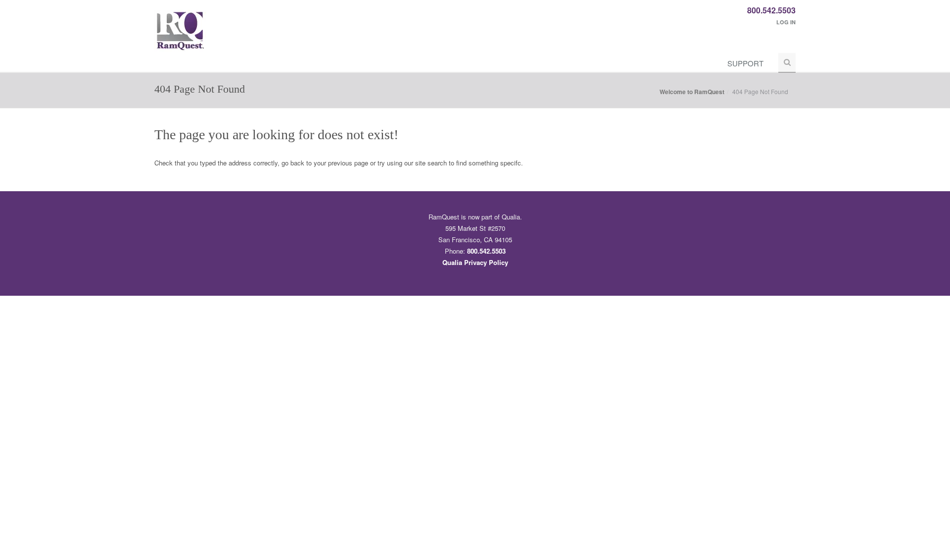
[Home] (180, 36)
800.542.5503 (771, 10)
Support (745, 63)
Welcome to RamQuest (692, 91)
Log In (786, 22)
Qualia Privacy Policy (475, 262)
